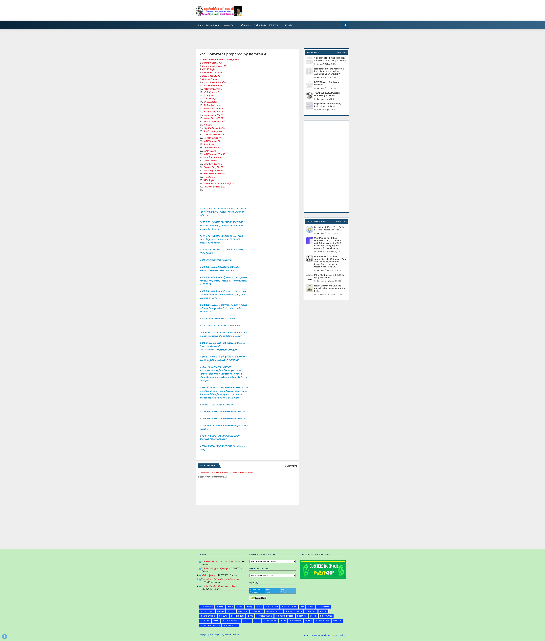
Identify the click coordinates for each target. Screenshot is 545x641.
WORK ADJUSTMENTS (211, 625)
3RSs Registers (211, 180)
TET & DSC (274, 25)
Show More (341, 52)
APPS (221, 606)
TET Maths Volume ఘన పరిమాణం (217, 561)
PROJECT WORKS (265, 616)
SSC (216, 620)
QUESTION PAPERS (285, 616)
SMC (314, 616)
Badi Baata (209, 144)
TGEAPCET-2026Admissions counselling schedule (327, 94)
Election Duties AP (212, 137)
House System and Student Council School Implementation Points (329, 288)
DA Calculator (211, 101)
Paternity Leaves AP (212, 62)
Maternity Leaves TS (213, 170)
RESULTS (302, 616)
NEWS (324, 611)
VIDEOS (338, 620)
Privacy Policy (339, 635)
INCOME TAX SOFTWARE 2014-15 (217, 404)
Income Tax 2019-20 (212, 72)
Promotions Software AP (214, 66)
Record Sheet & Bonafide (214, 82)
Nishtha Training (210, 79)
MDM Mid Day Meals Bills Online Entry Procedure (330, 276)
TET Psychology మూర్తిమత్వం (214, 568)
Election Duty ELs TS (213, 167)
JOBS (312, 606)
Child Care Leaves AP (214, 134)
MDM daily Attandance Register (219, 183)
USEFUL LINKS (323, 620)
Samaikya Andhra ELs (214, 157)
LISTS (232, 611)
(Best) (204, 366)
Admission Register (213, 131)
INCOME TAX (273, 606)
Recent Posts (212, 25)
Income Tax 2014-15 (213, 108)
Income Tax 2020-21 (212, 75)
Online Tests (260, 25)
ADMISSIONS (208, 606)
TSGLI (309, 620)
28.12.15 (207, 311)
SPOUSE (206, 620)
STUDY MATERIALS (232, 620)
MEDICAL (244, 611)
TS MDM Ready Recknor (215, 127)
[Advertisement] (297, 10)
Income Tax (229, 25)
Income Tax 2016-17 (213, 114)
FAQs (250, 606)
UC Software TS (211, 95)
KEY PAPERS (324, 606)
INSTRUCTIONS (290, 606)
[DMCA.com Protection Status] (258, 599)
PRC (251, 616)
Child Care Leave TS (213, 163)
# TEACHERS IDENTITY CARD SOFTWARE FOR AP (222, 411)
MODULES (312, 611)
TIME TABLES (271, 620)
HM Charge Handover (214, 173)
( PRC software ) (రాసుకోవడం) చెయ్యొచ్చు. (219, 349)
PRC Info (287, 25)
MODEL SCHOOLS (295, 611)
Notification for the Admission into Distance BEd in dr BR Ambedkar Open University (329, 71)
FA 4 (240, 606)
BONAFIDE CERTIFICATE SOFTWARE (218, 318)
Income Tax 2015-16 (213, 111)
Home (200, 25)
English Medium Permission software (220, 59)
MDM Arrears (210, 150)
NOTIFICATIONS (209, 616)
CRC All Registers (210, 69)
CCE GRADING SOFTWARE (214, 325)
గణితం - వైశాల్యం (208, 575)
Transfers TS (210, 176)
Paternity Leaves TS (213, 88)
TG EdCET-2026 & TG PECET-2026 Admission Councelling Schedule (330, 59)
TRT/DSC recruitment (212, 85)
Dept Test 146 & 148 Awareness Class (218, 586)
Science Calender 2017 (214, 186)
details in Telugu (234, 335)
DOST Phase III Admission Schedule (326, 83)
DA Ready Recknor (212, 105)
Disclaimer (326, 635)
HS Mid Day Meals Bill (214, 121)
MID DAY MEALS (274, 611)
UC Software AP (211, 92)
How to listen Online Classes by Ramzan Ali (221, 579)
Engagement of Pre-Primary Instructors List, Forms (327, 104)
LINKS (221, 611)
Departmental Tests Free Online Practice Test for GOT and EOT (329, 228)
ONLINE (224, 616)
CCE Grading (210, 98)
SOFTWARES (327, 616)
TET (258, 620)
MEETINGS (258, 611)
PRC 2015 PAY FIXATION (219, 366)
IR (303, 606)
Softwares (244, 25)
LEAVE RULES (208, 611)
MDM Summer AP (212, 141)
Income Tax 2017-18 (213, 118)
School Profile (210, 160)
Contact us (315, 635)
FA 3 (231, 606)
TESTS (248, 620)
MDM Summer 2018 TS (214, 154)
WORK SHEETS (231, 625)
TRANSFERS (296, 620)
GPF (260, 606)
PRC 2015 (208, 124)
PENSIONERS (238, 616)
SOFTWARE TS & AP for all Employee (217, 370)
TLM (284, 620)
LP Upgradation (211, 147)
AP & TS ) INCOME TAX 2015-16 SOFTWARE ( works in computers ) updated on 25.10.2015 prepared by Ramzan (222, 225)
